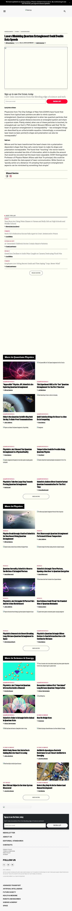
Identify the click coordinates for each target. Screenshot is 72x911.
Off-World (6, 782)
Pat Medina (41, 791)
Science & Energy (8, 31)
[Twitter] (11, 176)
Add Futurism (40, 43)
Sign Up (57, 101)
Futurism (41, 721)
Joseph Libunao (43, 758)
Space (5, 906)
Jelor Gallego (8, 422)
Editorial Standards (13, 841)
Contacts (7, 845)
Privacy (7, 251)
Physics (17, 31)
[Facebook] (7, 176)
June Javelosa (8, 756)
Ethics (6, 219)
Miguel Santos (10, 43)
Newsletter (9, 833)
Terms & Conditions (9, 851)
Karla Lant (7, 487)
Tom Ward (41, 455)
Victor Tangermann (44, 691)
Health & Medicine (10, 895)
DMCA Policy (7, 853)
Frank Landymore (11, 246)
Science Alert (42, 606)
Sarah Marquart (9, 574)
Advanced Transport (12, 885)
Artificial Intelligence (12, 889)
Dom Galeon (41, 422)
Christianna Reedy (9, 642)
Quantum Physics (25, 31)
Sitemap (5, 854)
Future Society (9, 241)
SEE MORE (36, 496)
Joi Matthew (42, 390)
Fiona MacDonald (43, 490)
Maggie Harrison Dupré (12, 226)
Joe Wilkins (9, 236)
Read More (36, 273)
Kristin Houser (8, 691)
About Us (7, 837)
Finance (7, 231)
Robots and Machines (12, 899)
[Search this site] (65, 11)
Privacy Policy (26, 2)
